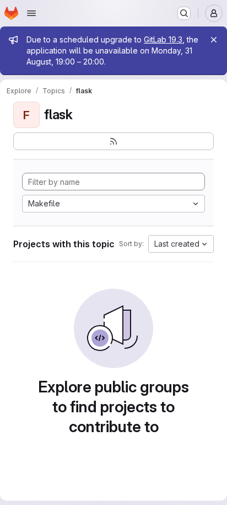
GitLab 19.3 (163, 39)
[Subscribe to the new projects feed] (113, 141)
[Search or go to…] (184, 13)
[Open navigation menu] (31, 13)
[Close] (213, 39)
